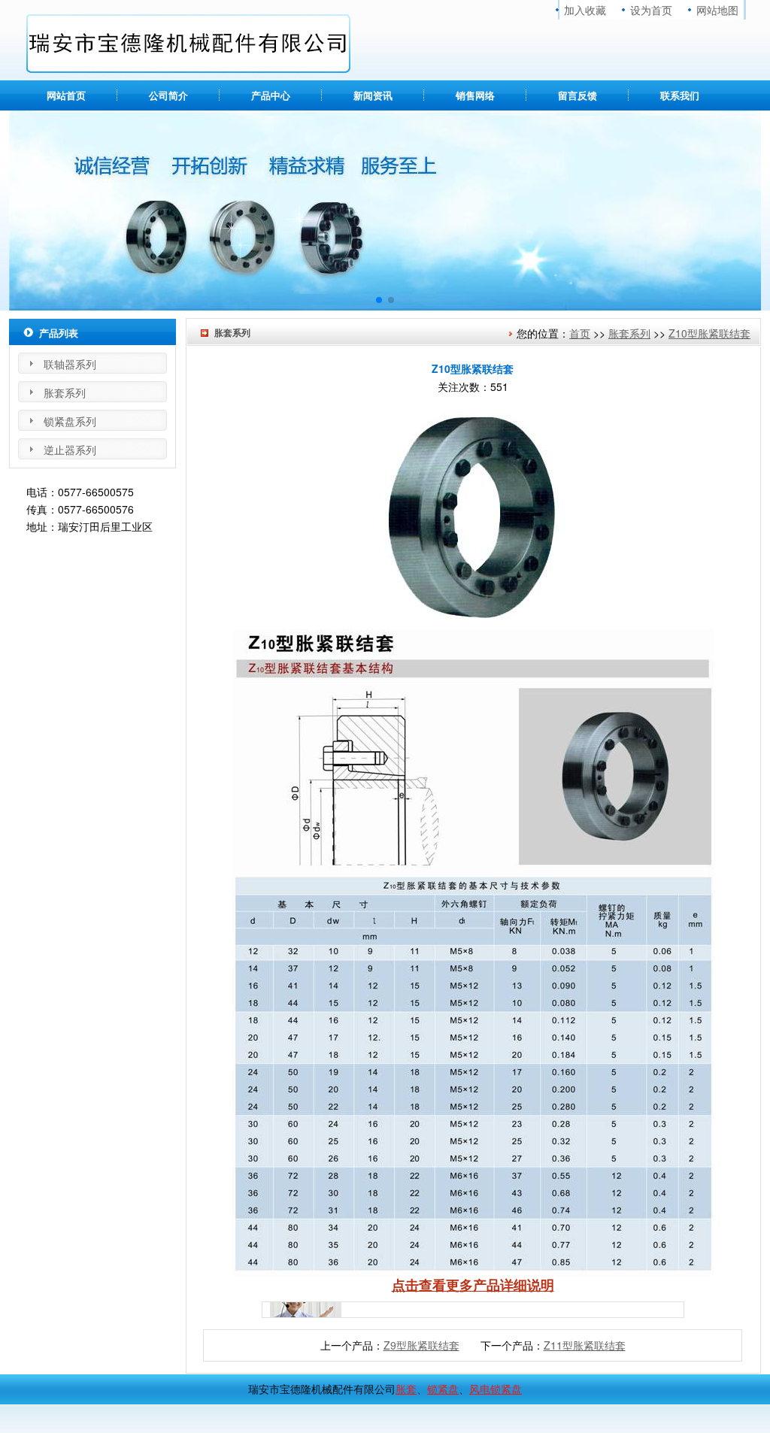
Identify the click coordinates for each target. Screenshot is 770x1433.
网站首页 (66, 95)
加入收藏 (585, 9)
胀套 (406, 1388)
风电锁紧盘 (495, 1388)
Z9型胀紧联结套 (421, 1345)
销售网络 (475, 95)
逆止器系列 (70, 449)
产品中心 (270, 95)
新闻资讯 (373, 95)
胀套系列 (629, 333)
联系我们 (679, 95)
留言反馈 (577, 95)
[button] (379, 300)
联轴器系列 (70, 363)
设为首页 (651, 9)
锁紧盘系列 (70, 421)
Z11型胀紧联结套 (585, 1345)
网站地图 (717, 9)
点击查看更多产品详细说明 (473, 1285)
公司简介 (168, 95)
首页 (579, 333)
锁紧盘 (443, 1388)
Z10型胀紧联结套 (709, 333)
